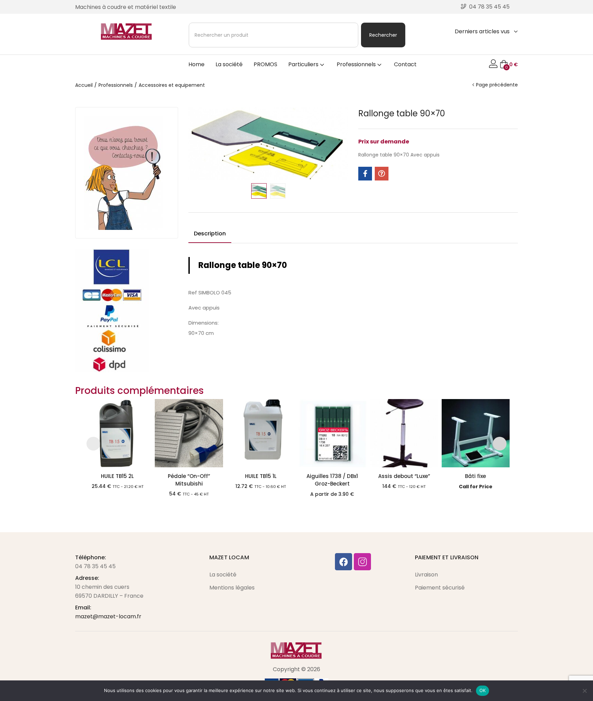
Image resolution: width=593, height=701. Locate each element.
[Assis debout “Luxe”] (404, 433)
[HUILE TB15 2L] (117, 433)
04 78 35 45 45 (95, 566)
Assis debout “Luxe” (404, 476)
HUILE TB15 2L (117, 476)
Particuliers (304, 64)
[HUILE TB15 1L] (260, 433)
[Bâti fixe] (476, 433)
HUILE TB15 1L (261, 476)
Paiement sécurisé (440, 588)
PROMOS (265, 64)
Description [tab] (210, 233)
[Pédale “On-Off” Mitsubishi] (189, 433)
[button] (509, 64)
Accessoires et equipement (172, 85)
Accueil (84, 85)
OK (482, 690)
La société (229, 64)
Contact (405, 64)
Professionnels (357, 64)
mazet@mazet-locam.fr (108, 616)
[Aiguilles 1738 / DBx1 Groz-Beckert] (332, 433)
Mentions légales (232, 588)
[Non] (584, 690)
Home (196, 64)
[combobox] (273, 35)
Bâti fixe (475, 476)
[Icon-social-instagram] (362, 561)
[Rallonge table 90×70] (365, 173)
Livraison (426, 575)
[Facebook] (343, 561)
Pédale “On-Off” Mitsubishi (189, 479)
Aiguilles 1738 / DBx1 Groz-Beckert (332, 479)
